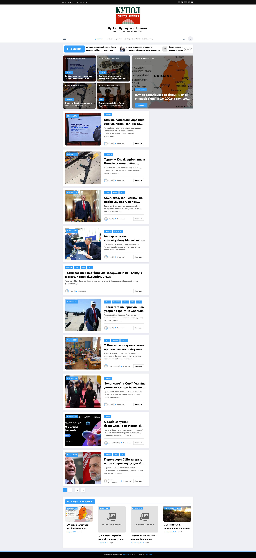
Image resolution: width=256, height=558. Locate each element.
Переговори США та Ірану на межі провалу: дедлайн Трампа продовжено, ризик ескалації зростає (124, 461)
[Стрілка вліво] (185, 49)
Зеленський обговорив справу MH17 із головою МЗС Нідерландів (113, 77)
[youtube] (192, 2)
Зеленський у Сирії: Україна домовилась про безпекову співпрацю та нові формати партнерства (124, 385)
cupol (68, 59)
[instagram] (189, 2)
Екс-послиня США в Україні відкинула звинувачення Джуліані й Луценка (112, 104)
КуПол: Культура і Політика (127, 28)
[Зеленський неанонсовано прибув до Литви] (162, 82)
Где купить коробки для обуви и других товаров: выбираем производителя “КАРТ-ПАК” (111, 537)
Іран (77, 268)
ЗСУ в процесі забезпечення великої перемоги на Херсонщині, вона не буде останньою (177, 526)
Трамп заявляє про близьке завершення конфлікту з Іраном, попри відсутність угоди (158, 49)
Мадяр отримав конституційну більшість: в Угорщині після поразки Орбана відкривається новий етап (117, 49)
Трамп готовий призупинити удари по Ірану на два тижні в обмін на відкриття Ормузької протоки (124, 309)
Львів (107, 340)
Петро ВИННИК (113, 366)
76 (77, 490)
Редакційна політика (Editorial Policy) (138, 39)
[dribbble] (185, 2)
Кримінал (69, 99)
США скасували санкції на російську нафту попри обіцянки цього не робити (123, 200)
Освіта (124, 340)
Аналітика (116, 302)
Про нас (118, 39)
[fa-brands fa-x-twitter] (182, 2)
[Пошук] (183, 39)
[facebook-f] (179, 2)
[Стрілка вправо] (190, 49)
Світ (101, 99)
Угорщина (117, 231)
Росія (115, 193)
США (122, 193)
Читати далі (140, 105)
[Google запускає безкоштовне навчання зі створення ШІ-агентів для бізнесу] (83, 430)
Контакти (109, 39)
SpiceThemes (148, 555)
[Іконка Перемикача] (64, 39)
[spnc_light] (190, 38)
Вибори (68, 72)
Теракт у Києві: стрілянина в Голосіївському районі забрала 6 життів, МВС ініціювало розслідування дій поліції (78, 104)
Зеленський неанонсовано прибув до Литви (161, 96)
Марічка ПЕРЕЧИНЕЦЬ (112, 481)
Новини (69, 268)
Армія (107, 302)
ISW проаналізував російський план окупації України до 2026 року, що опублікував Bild (77, 526)
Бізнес (108, 417)
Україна (102, 72)
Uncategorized (139, 90)
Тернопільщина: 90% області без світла (143, 537)
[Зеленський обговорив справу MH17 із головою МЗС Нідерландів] (113, 68)
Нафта (108, 193)
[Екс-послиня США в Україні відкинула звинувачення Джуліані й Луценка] (113, 95)
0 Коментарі (121, 144)
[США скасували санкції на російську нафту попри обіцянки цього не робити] (83, 206)
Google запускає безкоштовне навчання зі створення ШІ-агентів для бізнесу (122, 424)
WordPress (126, 555)
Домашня (99, 39)
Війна (125, 302)
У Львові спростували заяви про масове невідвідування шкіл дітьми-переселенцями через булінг (124, 347)
